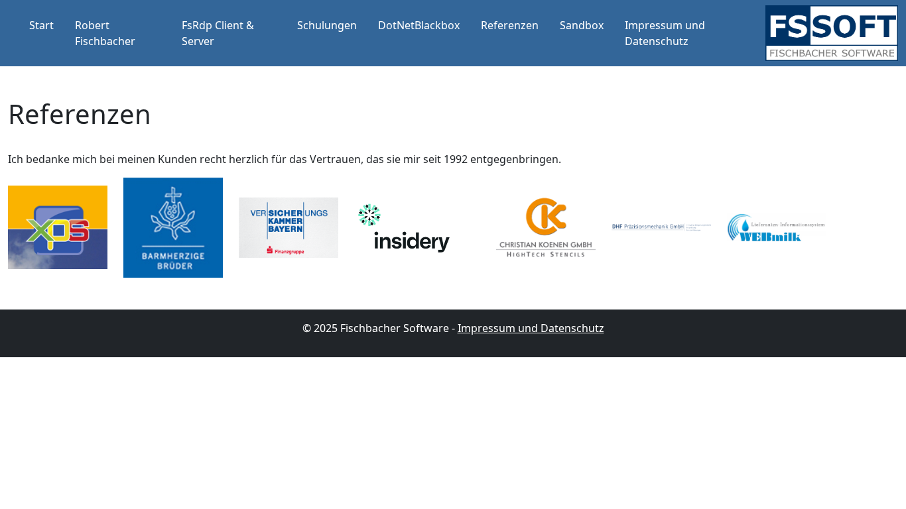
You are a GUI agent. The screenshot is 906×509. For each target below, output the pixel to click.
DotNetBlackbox (419, 25)
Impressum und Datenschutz (665, 33)
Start (41, 25)
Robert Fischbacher (105, 33)
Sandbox (582, 25)
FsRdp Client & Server (218, 33)
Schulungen (327, 25)
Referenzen (510, 25)
